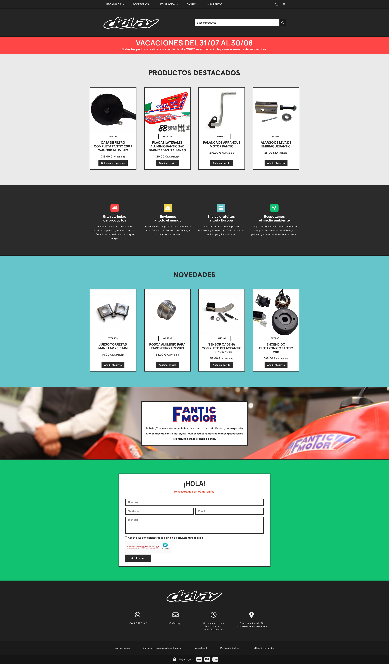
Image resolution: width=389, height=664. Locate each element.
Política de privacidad (263, 648)
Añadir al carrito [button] (167, 163)
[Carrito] (276, 4)
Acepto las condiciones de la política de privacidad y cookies (165, 538)
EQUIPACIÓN (168, 4)
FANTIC (191, 4)
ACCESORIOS (141, 4)
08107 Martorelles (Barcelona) (251, 626)
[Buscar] (282, 22)
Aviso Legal (201, 648)
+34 (131, 623)
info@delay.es (175, 623)
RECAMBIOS (113, 4)
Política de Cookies (229, 648)
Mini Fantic (214, 4)
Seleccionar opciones (113, 163)
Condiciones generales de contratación (162, 648)
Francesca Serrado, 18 (251, 623)
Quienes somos (122, 648)
